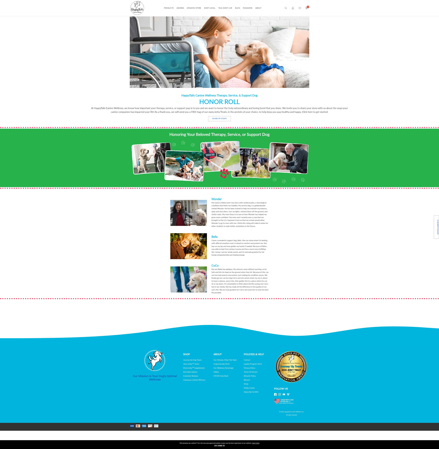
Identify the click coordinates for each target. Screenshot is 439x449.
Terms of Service (250, 372)
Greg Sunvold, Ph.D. (222, 364)
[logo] (137, 8)
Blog (237, 8)
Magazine (247, 8)
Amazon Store (194, 8)
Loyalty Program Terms (253, 364)
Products (169, 8)
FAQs (246, 384)
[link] (286, 8)
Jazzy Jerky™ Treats (191, 364)
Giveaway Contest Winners (194, 380)
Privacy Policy (249, 368)
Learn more (255, 443)
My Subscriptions (190, 372)
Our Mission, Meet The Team (225, 360)
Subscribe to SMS (251, 392)
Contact (247, 360)
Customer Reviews (190, 376)
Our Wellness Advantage (223, 368)
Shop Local (209, 8)
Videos (216, 372)
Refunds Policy (250, 376)
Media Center (249, 388)
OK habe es (219, 445)
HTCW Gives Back (221, 376)
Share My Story (219, 119)
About (258, 8)
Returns (247, 380)
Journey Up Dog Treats (192, 360)
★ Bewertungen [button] (438, 227)
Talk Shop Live (225, 8)
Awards (180, 8)
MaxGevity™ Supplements (194, 368)
